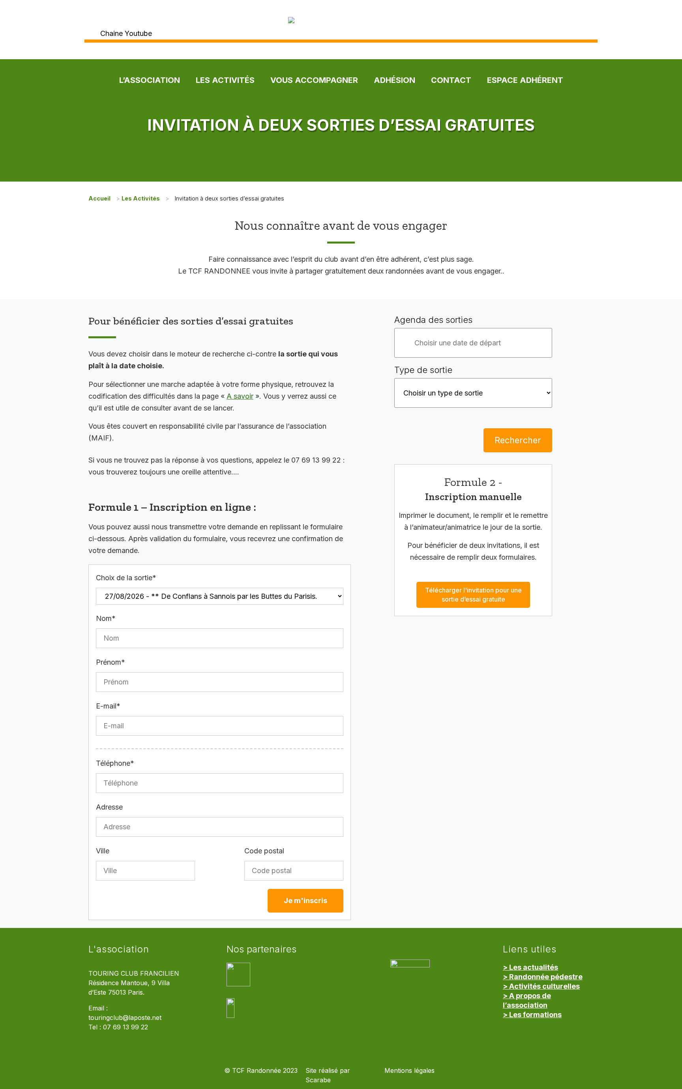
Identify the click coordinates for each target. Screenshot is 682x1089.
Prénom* (110, 662)
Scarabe (318, 1080)
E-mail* (108, 706)
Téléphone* (115, 763)
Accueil (99, 198)
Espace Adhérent (525, 80)
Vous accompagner (314, 80)
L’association (149, 80)
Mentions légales (409, 1070)
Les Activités (225, 80)
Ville (102, 851)
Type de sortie (423, 369)
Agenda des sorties (433, 319)
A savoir (240, 396)
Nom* (106, 618)
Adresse (109, 807)
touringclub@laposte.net (124, 1018)
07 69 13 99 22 (125, 1027)
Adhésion (394, 80)
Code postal (264, 851)
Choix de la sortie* (126, 578)
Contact (451, 80)
